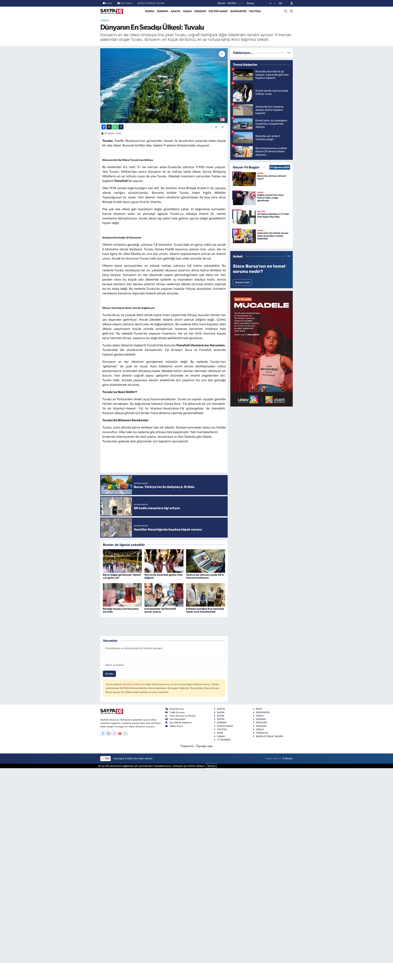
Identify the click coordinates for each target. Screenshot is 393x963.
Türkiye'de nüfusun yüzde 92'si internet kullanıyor (205, 576)
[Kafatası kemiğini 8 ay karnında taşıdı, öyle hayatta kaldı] (205, 594)
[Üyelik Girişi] (290, 3)
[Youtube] (119, 733)
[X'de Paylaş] (109, 127)
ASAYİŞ (175, 11)
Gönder (109, 673)
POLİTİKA (255, 11)
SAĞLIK (260, 729)
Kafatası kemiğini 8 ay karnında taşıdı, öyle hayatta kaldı (205, 610)
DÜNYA (260, 715)
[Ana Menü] (291, 11)
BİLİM (259, 709)
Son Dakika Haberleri (181, 722)
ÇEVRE (220, 715)
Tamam (211, 765)
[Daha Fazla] (120, 127)
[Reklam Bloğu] (261, 348)
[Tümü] (288, 52)
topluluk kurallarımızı (134, 684)
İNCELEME (261, 722)
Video (109, 3)
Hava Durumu (177, 709)
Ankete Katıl (242, 282)
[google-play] (204, 745)
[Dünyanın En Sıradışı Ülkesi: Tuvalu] (164, 85)
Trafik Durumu (177, 712)
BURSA (149, 11)
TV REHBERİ (223, 739)
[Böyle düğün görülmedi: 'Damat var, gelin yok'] (122, 560)
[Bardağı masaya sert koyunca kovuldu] (122, 594)
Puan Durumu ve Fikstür (183, 715)
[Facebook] (102, 733)
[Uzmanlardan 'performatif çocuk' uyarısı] (163, 594)
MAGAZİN (261, 726)
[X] (108, 733)
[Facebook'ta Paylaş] (103, 127)
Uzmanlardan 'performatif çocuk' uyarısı (160, 610)
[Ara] (286, 11)
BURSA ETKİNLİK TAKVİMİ (150, 3)
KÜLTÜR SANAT (218, 11)
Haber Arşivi (176, 726)
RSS (106, 758)
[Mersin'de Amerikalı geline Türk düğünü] (163, 560)
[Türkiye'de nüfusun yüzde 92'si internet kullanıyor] (205, 560)
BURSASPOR (238, 11)
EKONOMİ (200, 11)
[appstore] (187, 745)
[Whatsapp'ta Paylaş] (115, 127)
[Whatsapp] (125, 733)
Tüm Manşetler (177, 719)
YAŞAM (187, 11)
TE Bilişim (287, 758)
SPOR (220, 732)
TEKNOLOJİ (262, 732)
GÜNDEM (162, 11)
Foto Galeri (126, 3)
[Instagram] (114, 733)
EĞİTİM (220, 719)
